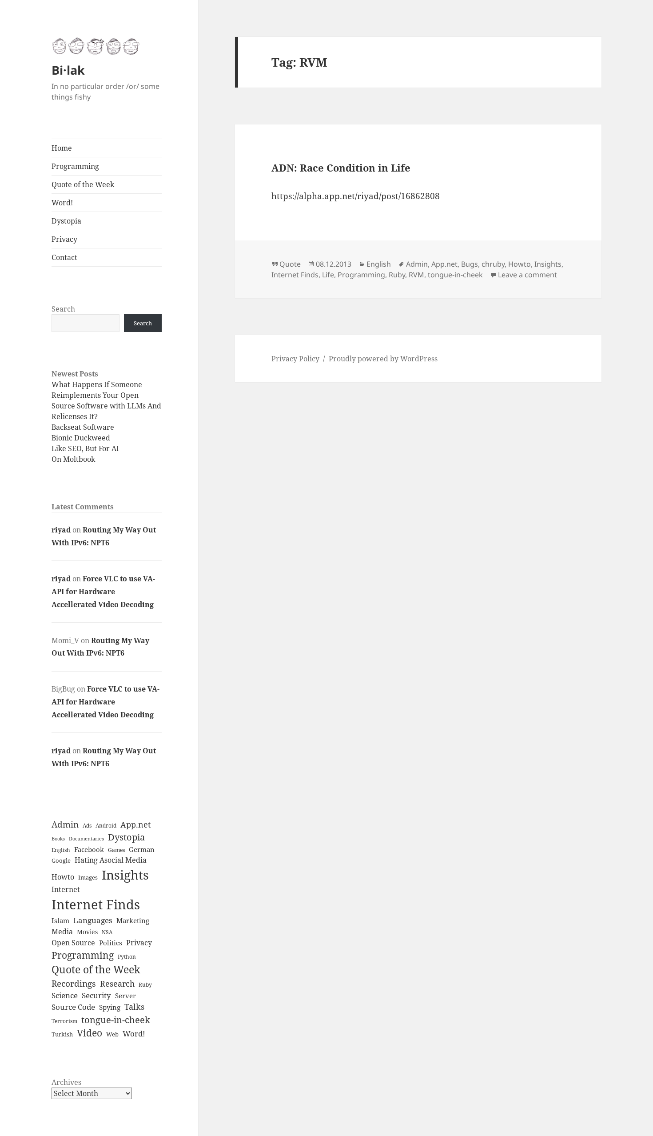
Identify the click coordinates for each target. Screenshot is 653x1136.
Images (88, 877)
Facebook (89, 849)
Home (62, 148)
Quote (290, 264)
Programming (75, 166)
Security (96, 995)
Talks (134, 1006)
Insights (125, 874)
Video (89, 1033)
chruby (493, 264)
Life (328, 275)
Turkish (62, 1034)
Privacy (64, 239)
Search (63, 309)
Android (106, 825)
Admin (65, 824)
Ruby (145, 984)
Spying (109, 1007)
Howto (63, 877)
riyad (61, 530)
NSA (107, 932)
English (61, 850)
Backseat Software (83, 427)
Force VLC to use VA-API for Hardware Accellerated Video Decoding (103, 591)
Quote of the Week (83, 184)
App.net (135, 824)
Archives (66, 1082)
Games (116, 850)
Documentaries (86, 839)
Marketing (132, 920)
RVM (416, 275)
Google (61, 860)
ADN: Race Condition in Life (340, 167)
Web (112, 1034)
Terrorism (64, 1021)
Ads (87, 825)
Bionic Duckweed (81, 438)
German (142, 849)
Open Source (73, 943)
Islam (60, 920)
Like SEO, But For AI (85, 448)
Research (117, 983)
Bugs (469, 264)
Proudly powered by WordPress (383, 359)
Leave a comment (527, 275)
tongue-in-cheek (115, 1019)
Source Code (73, 1007)
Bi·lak (68, 70)
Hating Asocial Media (111, 860)
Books (58, 838)
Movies (87, 932)
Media (62, 931)
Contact (64, 257)
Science (65, 995)
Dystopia (66, 221)
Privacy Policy (295, 359)
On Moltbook (73, 459)
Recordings (74, 983)
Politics (110, 943)
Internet (66, 889)
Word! (62, 203)
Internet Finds (96, 904)
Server (125, 995)
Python (127, 956)
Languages (92, 920)
